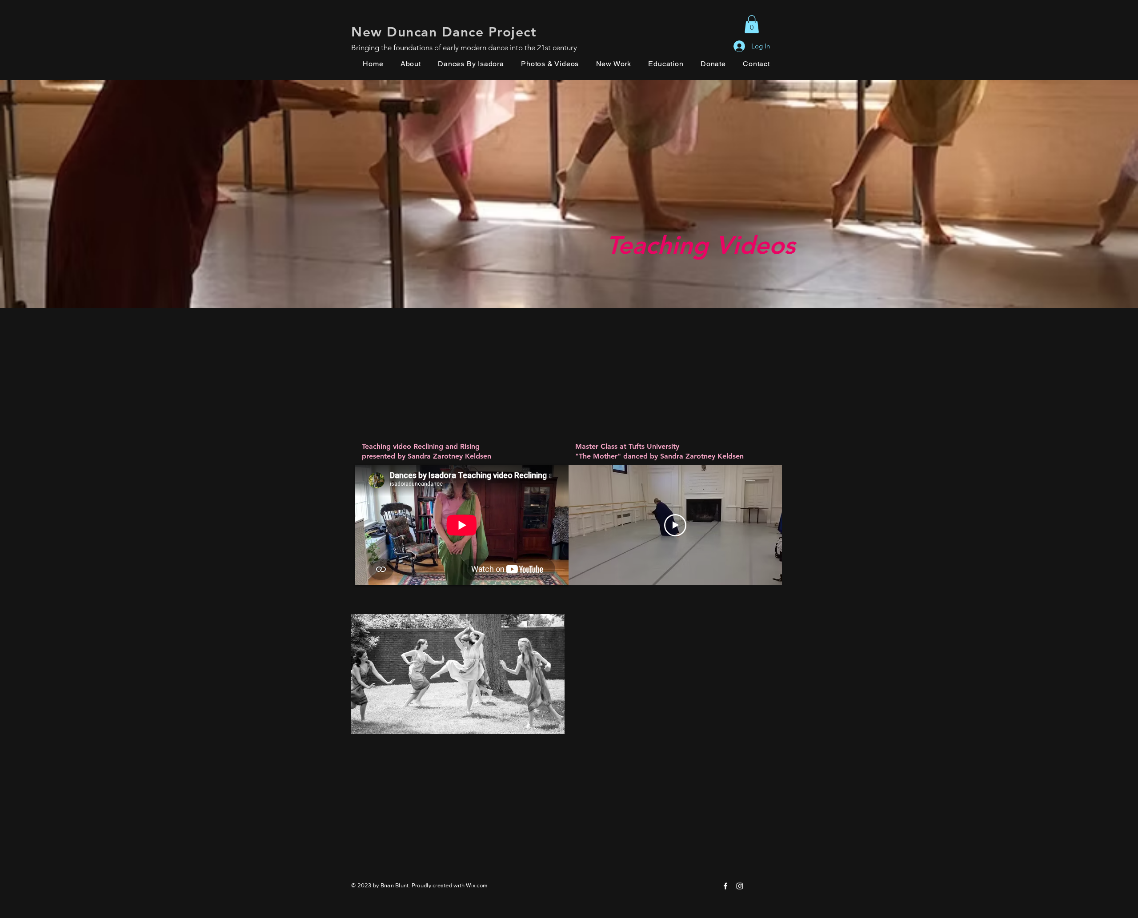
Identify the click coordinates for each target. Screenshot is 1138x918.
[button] (751, 24)
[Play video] (675, 525)
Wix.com (477, 885)
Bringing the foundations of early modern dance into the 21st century (464, 47)
